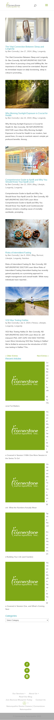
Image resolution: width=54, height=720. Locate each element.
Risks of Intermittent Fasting (18, 253)
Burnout (40, 255)
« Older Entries (11, 356)
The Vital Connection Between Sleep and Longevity (24, 48)
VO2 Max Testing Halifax (16, 320)
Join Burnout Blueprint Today (19, 700)
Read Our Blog (25, 697)
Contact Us (41, 700)
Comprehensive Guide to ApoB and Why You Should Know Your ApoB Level (26, 181)
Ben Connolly (13, 51)
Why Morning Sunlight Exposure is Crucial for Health (26, 114)
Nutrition (25, 258)
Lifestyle (41, 184)
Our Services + (18, 694)
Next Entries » (43, 356)
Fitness (35, 323)
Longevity (42, 51)
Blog (35, 51)
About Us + (34, 694)
